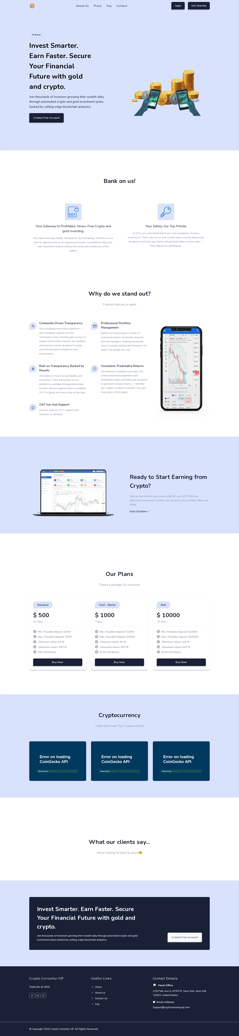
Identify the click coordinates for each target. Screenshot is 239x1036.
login (178, 5)
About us (82, 6)
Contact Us (100, 998)
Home (98, 987)
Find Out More (138, 511)
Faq (109, 6)
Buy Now (57, 662)
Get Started (198, 5)
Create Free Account (46, 118)
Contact (121, 6)
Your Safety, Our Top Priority (165, 226)
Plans (98, 6)
